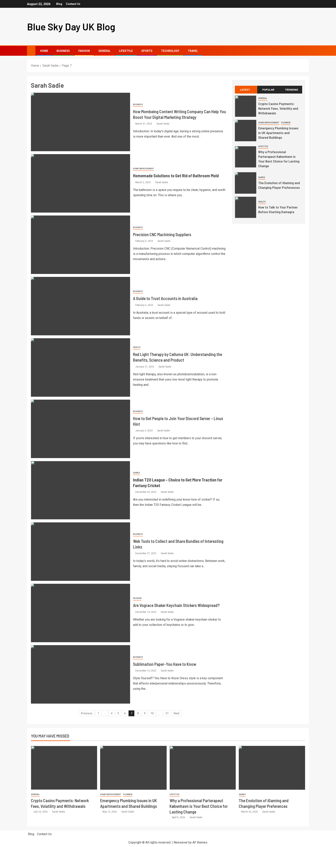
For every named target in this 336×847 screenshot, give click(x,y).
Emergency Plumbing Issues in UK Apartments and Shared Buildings (278, 133)
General (104, 50)
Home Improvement (143, 169)
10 (152, 713)
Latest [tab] (245, 89)
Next (176, 713)
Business (63, 50)
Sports (146, 50)
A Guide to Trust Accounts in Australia (165, 298)
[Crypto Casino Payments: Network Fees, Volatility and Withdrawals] (245, 106)
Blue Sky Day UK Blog (71, 26)
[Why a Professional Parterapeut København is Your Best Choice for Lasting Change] (245, 157)
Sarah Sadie (163, 123)
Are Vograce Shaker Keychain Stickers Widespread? (176, 605)
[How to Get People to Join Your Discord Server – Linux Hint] (80, 429)
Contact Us (73, 3)
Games (136, 473)
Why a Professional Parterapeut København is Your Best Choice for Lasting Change (278, 159)
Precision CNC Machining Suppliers (162, 234)
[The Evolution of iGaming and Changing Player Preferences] (245, 183)
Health (136, 347)
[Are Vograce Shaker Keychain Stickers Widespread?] (80, 613)
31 (167, 713)
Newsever (181, 842)
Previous (86, 713)
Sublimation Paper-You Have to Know (164, 664)
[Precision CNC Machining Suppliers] (80, 245)
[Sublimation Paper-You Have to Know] (80, 674)
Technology (170, 50)
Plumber (285, 123)
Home (44, 50)
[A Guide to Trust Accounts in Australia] (80, 306)
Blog (59, 3)
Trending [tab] (291, 89)
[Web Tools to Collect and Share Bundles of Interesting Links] (80, 551)
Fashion (84, 50)
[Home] (31, 50)
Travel (193, 50)
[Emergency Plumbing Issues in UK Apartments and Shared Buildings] (245, 130)
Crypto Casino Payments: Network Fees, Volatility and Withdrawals (278, 108)
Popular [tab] (268, 89)
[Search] (305, 51)
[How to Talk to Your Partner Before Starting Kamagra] (245, 207)
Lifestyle (126, 50)
